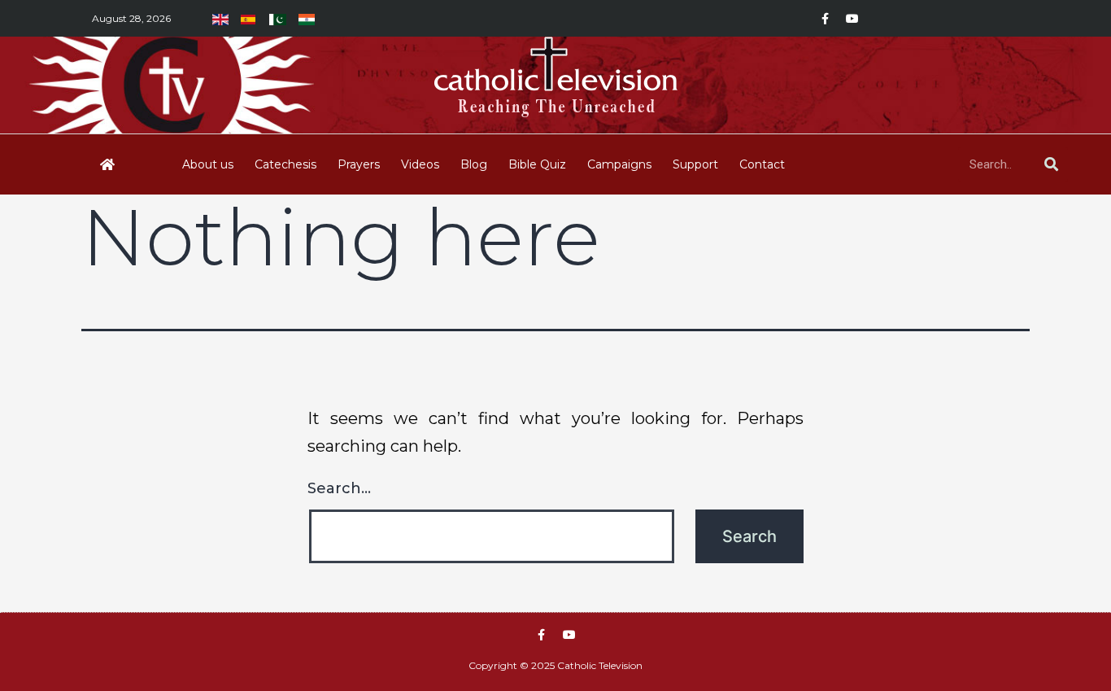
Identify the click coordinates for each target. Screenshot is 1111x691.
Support (695, 164)
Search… (339, 488)
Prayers (359, 164)
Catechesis (285, 164)
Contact (762, 164)
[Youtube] (852, 18)
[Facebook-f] (824, 18)
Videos (420, 164)
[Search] (1051, 164)
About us (207, 164)
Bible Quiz (537, 164)
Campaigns (619, 164)
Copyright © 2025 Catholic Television (555, 665)
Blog (473, 164)
